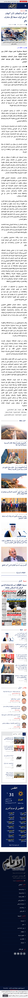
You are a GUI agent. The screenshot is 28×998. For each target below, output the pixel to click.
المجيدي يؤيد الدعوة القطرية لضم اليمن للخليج (14, 565)
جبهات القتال (23, 412)
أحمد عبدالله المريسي (16, 693)
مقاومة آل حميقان (8, 412)
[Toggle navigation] (25, 5)
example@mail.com (20, 880)
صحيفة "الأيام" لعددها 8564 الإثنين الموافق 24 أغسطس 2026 (14, 586)
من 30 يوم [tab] (15, 734)
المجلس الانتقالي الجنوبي (9, 414)
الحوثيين (24, 414)
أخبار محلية (22, 11)
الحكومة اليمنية (18, 414)
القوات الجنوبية (17, 412)
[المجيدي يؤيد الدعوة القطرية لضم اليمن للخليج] (7, 648)
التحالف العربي (10, 409)
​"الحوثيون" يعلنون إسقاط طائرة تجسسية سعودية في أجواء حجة (15, 444)
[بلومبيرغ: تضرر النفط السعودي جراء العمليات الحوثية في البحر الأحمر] (19, 775)
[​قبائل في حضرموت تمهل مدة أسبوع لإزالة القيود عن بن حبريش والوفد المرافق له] (7, 658)
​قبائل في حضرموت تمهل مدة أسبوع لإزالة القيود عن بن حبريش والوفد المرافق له (21, 656)
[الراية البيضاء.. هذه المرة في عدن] (19, 766)
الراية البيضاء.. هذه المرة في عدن (8, 764)
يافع (16, 409)
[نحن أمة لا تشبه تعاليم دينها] (19, 758)
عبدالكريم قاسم (17, 718)
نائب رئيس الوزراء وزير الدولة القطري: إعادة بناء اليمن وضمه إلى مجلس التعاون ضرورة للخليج (14, 542)
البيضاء (19, 409)
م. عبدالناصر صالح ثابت (15, 700)
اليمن (23, 409)
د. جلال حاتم (17, 710)
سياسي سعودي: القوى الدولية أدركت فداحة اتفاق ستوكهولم (14, 517)
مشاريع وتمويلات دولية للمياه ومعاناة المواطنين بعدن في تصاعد (21, 677)
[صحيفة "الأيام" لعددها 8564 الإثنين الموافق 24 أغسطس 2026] (14, 607)
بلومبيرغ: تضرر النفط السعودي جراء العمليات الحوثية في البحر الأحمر (9, 774)
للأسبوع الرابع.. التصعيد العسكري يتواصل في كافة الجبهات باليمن (14, 493)
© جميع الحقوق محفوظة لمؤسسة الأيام (17, 988)
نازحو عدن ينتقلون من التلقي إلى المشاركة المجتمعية (8, 738)
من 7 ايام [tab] (20, 734)
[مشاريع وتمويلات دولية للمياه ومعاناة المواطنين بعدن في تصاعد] (7, 679)
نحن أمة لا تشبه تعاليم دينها (8, 756)
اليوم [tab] (24, 734)
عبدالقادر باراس (17, 726)
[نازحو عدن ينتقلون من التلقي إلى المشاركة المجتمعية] (19, 740)
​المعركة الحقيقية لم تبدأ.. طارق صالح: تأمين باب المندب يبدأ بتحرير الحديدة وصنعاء (14, 468)
